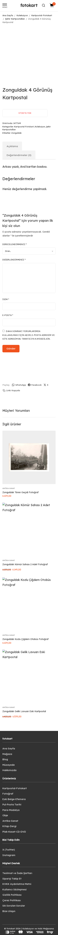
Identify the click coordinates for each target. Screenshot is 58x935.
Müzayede (8, 764)
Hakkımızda (9, 770)
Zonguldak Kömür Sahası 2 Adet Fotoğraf (25, 564)
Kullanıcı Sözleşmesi (14, 889)
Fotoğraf (7, 793)
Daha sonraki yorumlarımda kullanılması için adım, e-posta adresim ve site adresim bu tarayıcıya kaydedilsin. (28, 335)
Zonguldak (16, 133)
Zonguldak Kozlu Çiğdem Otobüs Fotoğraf (25, 639)
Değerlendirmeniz (14, 259)
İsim (5, 299)
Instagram (8, 855)
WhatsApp (20, 385)
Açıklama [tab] (12, 146)
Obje (5, 815)
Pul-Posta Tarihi (11, 804)
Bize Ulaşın (8, 911)
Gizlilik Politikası (12, 894)
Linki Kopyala (13, 390)
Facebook (36, 385)
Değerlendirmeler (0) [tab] (19, 155)
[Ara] (43, 5)
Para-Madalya (10, 810)
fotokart (29, 5)
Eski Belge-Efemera (14, 799)
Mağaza (7, 754)
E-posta (7, 315)
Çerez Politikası (11, 900)
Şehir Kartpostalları (15, 18)
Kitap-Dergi (9, 826)
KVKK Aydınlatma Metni (16, 883)
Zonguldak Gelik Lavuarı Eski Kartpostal (24, 711)
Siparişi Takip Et (11, 878)
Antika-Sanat (8, 488)
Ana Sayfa (7, 15)
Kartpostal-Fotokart (41, 15)
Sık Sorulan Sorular (13, 905)
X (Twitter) (8, 849)
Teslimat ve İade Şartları (17, 873)
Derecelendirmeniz (14, 244)
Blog (5, 759)
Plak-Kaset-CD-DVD (14, 831)
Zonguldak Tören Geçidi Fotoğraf (20, 492)
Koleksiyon (22, 15)
